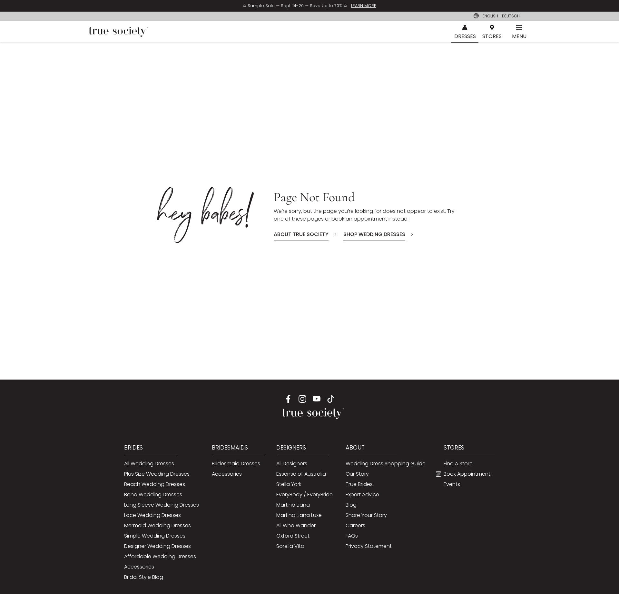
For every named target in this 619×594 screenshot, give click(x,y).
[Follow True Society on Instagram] (302, 398)
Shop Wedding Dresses (374, 234)
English (490, 16)
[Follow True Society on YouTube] (316, 398)
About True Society (301, 234)
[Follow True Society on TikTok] (331, 398)
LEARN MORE (363, 6)
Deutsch (511, 16)
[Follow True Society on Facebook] (288, 398)
